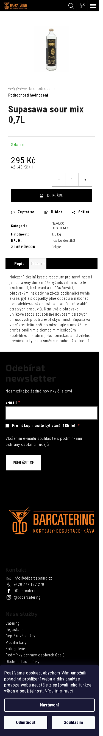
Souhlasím (73, 722)
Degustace (14, 629)
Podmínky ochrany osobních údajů (35, 655)
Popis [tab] (19, 263)
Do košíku (55, 195)
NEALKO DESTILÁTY (60, 225)
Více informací (59, 691)
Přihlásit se (23, 463)
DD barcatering (26, 591)
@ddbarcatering (27, 597)
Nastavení (49, 705)
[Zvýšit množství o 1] (85, 179)
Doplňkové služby (20, 636)
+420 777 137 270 (29, 584)
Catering (12, 623)
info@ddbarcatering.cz (33, 578)
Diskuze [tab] (37, 263)
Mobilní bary (15, 642)
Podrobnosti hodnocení (28, 95)
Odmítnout (25, 722)
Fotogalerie (15, 649)
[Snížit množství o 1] (58, 179)
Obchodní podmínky (22, 661)
